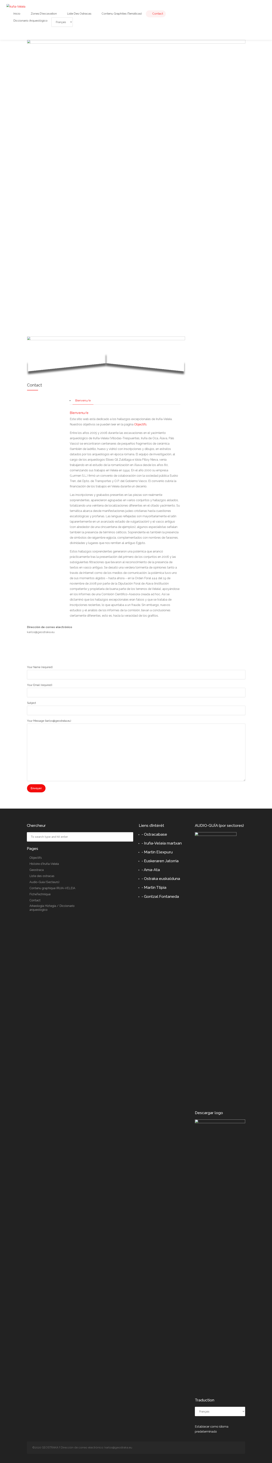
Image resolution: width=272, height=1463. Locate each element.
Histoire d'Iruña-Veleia (44, 864)
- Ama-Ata (151, 869)
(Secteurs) (44, 882)
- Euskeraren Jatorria (160, 861)
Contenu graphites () (121, 13)
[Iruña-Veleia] (15, 6)
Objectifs (140, 424)
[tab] (83, 401)
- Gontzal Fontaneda (160, 896)
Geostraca (36, 870)
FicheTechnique (40, 894)
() (40, 667)
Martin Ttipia (155, 887)
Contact (157, 13)
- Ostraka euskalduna (161, 878)
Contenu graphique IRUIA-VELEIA (52, 888)
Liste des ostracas (78, 13)
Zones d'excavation (43, 13)
